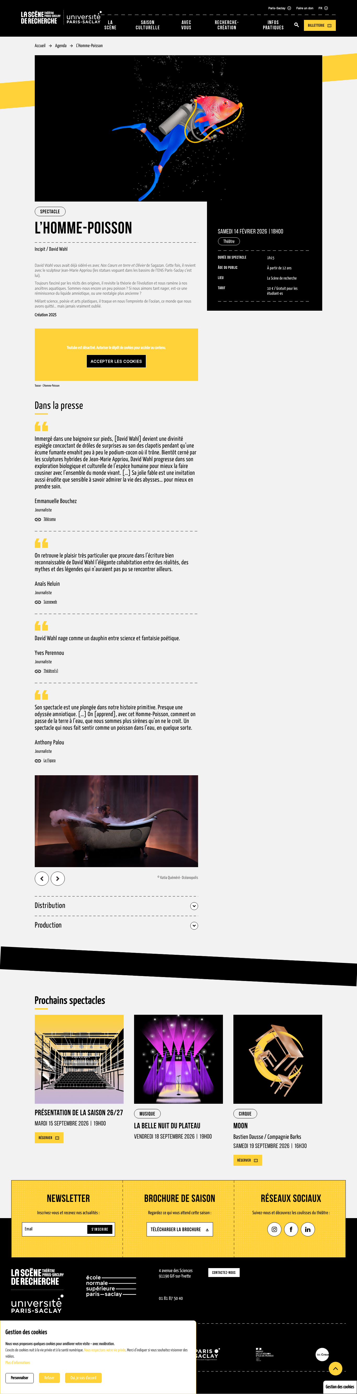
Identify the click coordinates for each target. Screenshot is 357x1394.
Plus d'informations (17, 1363)
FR (320, 8)
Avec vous (186, 25)
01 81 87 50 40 (171, 1298)
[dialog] (98, 1357)
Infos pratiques (273, 25)
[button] (42, 879)
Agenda (61, 46)
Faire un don (304, 8)
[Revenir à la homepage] (37, 1290)
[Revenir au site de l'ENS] (111, 1290)
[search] (296, 25)
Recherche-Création (227, 25)
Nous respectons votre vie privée (105, 1350)
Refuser (49, 1378)
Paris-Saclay (276, 8)
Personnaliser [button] (19, 1378)
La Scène (110, 25)
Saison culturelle (148, 25)
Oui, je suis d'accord (83, 1378)
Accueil (40, 46)
